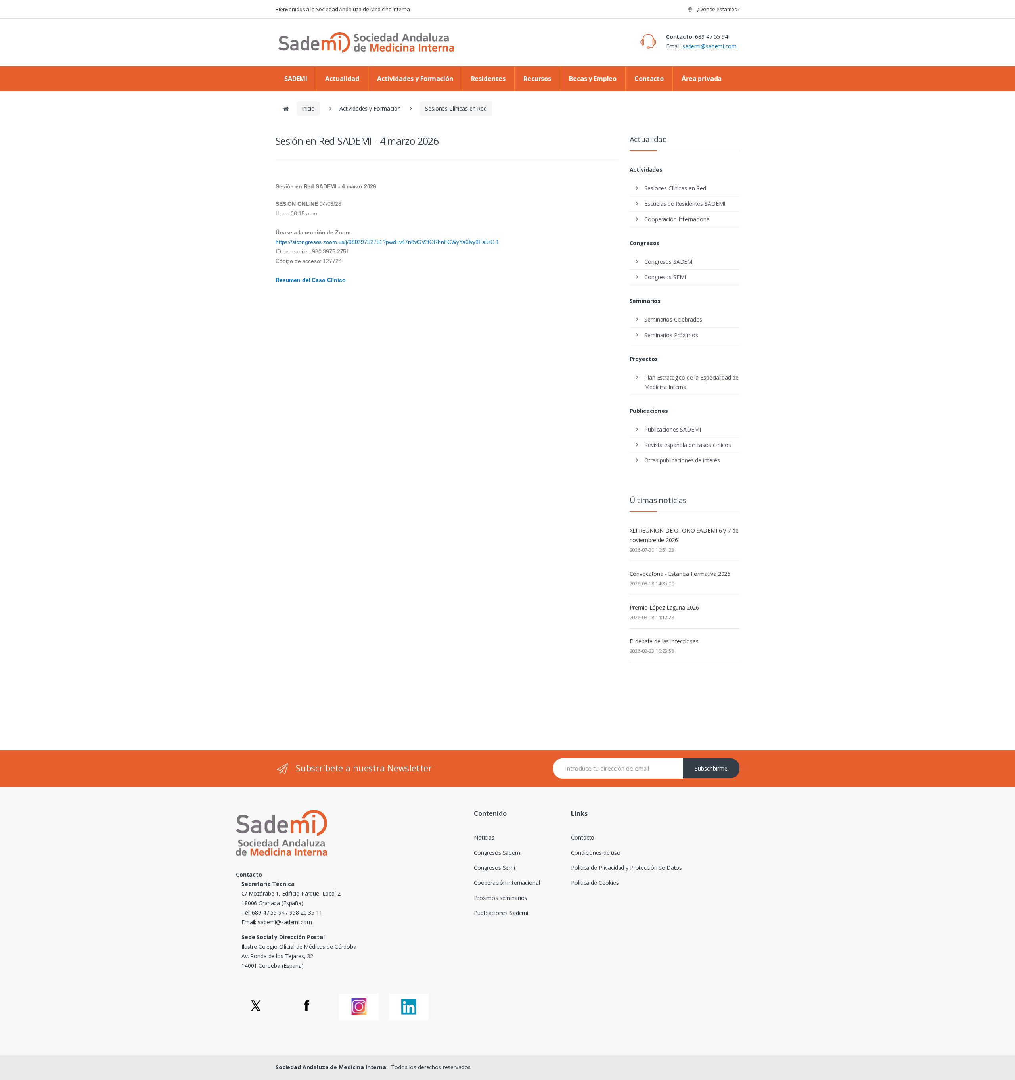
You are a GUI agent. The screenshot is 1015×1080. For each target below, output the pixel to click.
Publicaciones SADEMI (672, 429)
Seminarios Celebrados (673, 319)
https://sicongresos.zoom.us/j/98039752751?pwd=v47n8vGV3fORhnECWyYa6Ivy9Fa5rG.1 (388, 242)
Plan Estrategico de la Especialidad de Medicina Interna (691, 382)
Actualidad (342, 78)
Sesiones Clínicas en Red (456, 108)
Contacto (649, 78)
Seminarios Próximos (671, 335)
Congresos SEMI (665, 277)
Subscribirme (711, 768)
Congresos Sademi (497, 852)
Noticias (484, 837)
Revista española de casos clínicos (687, 445)
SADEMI (295, 78)
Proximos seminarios (500, 898)
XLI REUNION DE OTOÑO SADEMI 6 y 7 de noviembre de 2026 (684, 535)
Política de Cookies (595, 882)
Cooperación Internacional (677, 219)
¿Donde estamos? (717, 9)
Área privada (702, 78)
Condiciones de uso (595, 852)
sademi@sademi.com (709, 46)
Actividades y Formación (415, 78)
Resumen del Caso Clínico (311, 280)
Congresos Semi (494, 867)
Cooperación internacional (507, 882)
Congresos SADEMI (669, 261)
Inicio (308, 108)
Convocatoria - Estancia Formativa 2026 (680, 573)
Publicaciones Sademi (501, 913)
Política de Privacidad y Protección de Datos (626, 867)
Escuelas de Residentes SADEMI (684, 203)
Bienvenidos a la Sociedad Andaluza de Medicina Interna (343, 9)
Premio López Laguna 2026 (664, 607)
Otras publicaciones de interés (682, 460)
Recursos (537, 78)
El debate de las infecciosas (664, 641)
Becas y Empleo (593, 78)
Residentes (488, 78)
